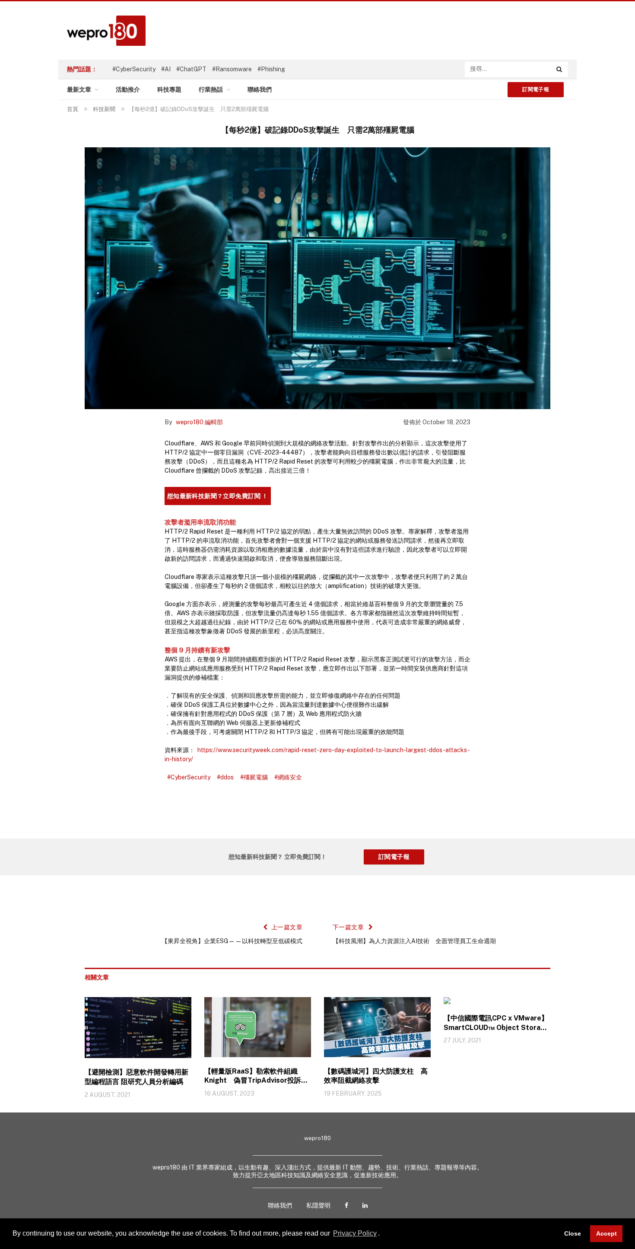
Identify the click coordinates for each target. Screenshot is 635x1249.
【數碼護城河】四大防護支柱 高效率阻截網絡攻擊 (376, 1076)
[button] (382, 1234)
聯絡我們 (260, 89)
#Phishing (271, 69)
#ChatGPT (191, 69)
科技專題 (169, 89)
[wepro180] (102, 30)
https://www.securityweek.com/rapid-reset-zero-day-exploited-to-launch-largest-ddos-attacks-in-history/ (317, 755)
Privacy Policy (355, 1233)
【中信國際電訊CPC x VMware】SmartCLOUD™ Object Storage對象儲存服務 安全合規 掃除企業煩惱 (496, 1023)
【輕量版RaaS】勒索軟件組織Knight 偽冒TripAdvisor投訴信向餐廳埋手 (256, 1076)
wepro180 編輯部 (199, 422)
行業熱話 (211, 89)
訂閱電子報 (535, 89)
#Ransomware (232, 69)
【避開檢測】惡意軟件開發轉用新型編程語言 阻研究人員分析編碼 (136, 1077)
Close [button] (572, 1233)
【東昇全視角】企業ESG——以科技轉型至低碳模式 (232, 941)
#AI (166, 69)
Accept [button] (606, 1233)
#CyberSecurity (134, 69)
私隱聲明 (318, 1205)
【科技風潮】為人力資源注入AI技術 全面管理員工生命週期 (414, 941)
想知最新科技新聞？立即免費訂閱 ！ (217, 496)
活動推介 (128, 89)
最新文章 (79, 89)
